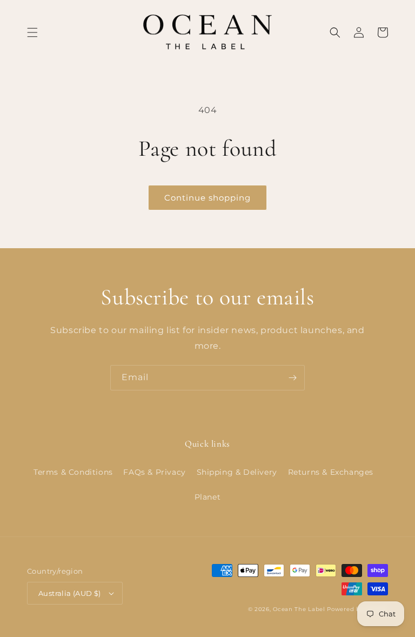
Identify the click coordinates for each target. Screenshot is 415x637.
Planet (208, 497)
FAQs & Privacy (154, 472)
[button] (32, 32)
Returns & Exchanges (330, 472)
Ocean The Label (299, 609)
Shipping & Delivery (237, 472)
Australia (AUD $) (69, 593)
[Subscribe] (292, 377)
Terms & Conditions (73, 472)
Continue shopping (207, 198)
